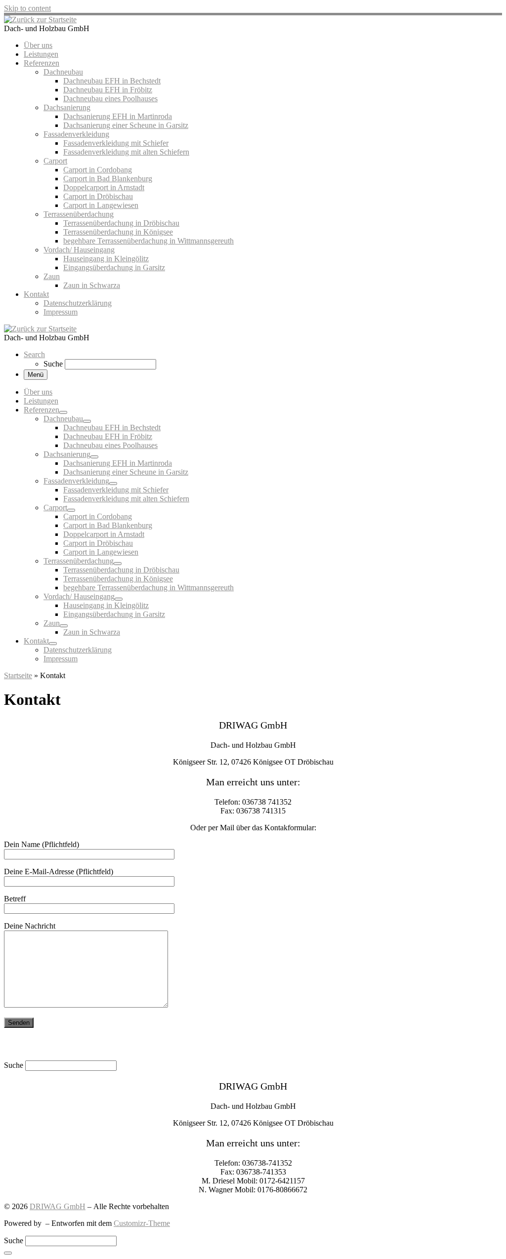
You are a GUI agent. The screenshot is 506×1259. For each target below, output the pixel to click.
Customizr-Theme (142, 1223)
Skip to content (27, 8)
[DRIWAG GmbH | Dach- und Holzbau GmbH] (40, 19)
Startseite (18, 675)
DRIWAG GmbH (57, 1206)
